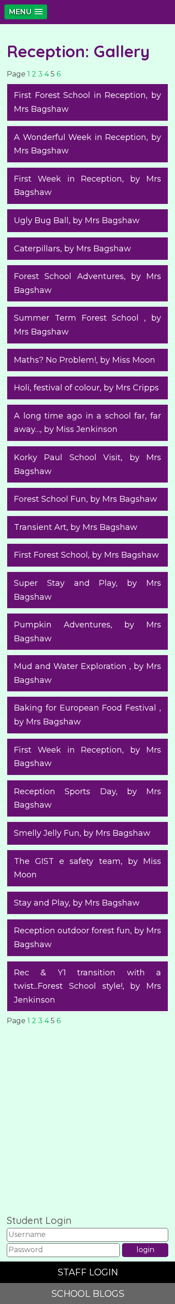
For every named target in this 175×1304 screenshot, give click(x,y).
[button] (25, 11)
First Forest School (51, 555)
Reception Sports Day (65, 791)
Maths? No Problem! (55, 360)
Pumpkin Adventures (62, 625)
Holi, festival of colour (57, 388)
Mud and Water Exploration (71, 666)
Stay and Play (41, 903)
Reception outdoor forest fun (72, 931)
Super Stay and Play (65, 583)
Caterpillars (37, 249)
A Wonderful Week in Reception (80, 137)
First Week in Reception (68, 179)
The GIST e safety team (67, 861)
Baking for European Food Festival (86, 708)
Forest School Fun (50, 499)
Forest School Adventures (69, 276)
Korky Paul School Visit (67, 457)
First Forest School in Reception (80, 95)
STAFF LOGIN (87, 1272)
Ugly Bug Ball (41, 220)
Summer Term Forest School (79, 318)
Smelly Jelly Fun (46, 833)
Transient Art (40, 527)
